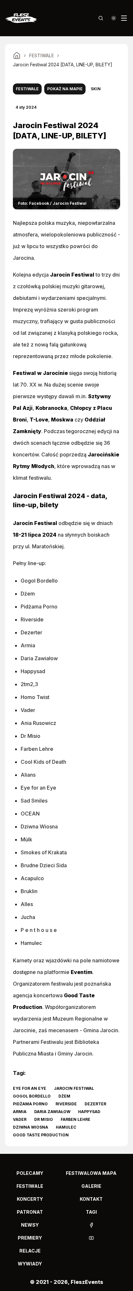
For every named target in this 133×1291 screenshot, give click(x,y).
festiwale (29, 1186)
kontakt (91, 1199)
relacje (30, 1250)
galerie (91, 1186)
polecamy (29, 1173)
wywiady (30, 1263)
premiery (30, 1238)
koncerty (30, 1199)
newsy (30, 1225)
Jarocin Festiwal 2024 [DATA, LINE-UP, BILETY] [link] (62, 64)
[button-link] (91, 1225)
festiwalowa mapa (91, 1173)
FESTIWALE (41, 55)
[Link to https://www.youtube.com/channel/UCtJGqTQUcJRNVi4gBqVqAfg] (91, 1238)
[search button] (100, 18)
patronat (30, 1212)
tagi (91, 1212)
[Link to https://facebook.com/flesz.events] (91, 1225)
